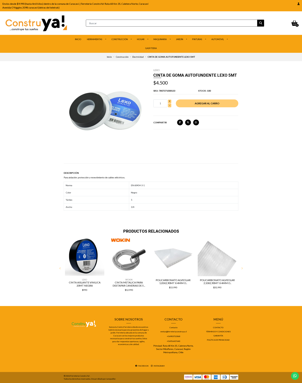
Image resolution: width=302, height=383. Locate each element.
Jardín (179, 39)
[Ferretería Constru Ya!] (36, 23)
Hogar (140, 39)
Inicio (78, 39)
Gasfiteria (151, 48)
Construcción (119, 39)
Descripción (71, 173)
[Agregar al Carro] (93, 297)
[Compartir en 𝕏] (188, 122)
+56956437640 (173, 341)
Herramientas (94, 39)
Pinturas (197, 39)
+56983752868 (173, 336)
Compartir (160, 122)
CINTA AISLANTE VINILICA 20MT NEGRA (85, 284)
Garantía (218, 335)
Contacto (173, 327)
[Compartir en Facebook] (180, 122)
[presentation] (60, 268)
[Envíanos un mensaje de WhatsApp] (295, 376)
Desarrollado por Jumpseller (103, 379)
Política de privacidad (218, 340)
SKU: (164, 90)
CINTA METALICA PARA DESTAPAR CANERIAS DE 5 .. (129, 284)
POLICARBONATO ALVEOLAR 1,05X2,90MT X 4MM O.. (173, 282)
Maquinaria (160, 39)
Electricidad (138, 57)
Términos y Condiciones (218, 331)
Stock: (204, 90)
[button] (298, 4)
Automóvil (217, 39)
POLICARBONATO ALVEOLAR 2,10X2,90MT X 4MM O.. (217, 282)
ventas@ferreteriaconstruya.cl (173, 331)
